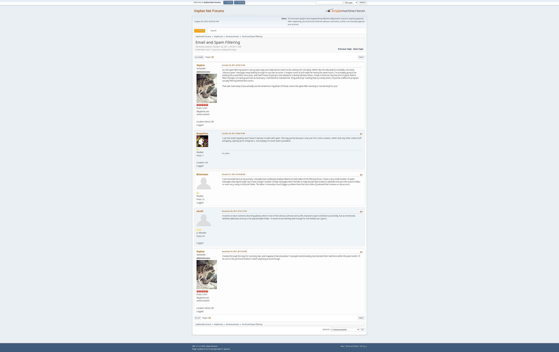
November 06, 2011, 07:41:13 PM (234, 211)
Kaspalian (202, 133)
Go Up (197, 318)
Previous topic (345, 49)
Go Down (199, 57)
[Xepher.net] (198, 118)
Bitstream (202, 174)
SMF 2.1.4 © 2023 (198, 346)
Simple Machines (212, 346)
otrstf (200, 211)
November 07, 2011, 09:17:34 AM (234, 251)
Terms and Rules (352, 346)
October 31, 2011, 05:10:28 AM (233, 174)
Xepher (201, 65)
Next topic (358, 49)
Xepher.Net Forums (209, 11)
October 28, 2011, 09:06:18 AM (233, 133)
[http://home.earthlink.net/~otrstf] (198, 239)
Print (361, 57)
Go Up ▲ (363, 346)
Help (342, 346)
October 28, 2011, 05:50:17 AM (233, 65)
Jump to (326, 329)
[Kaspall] (198, 159)
